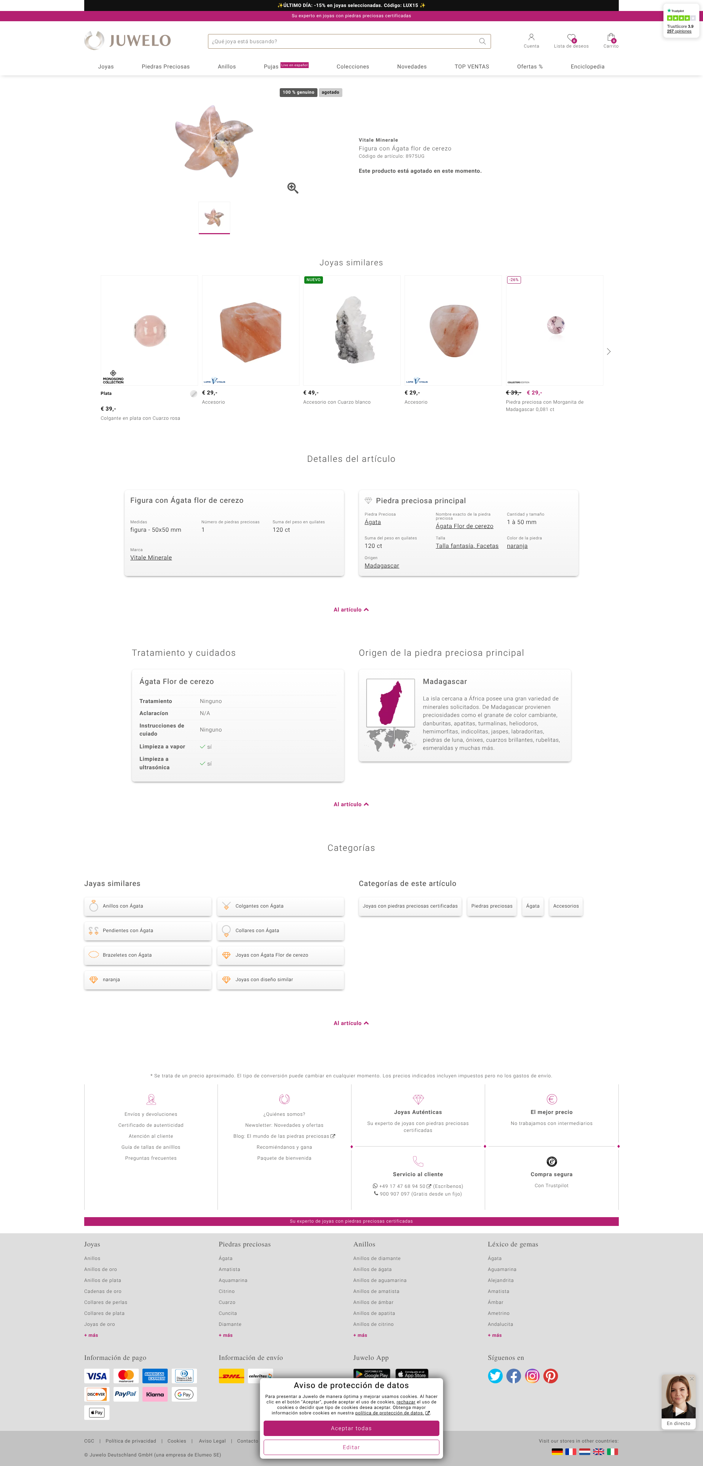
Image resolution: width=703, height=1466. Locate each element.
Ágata (373, 522)
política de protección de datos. (389, 1413)
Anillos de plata (103, 1280)
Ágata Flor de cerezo (465, 526)
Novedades (412, 67)
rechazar (406, 1402)
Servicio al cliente (418, 1175)
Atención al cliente (151, 1136)
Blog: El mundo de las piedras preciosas (281, 1136)
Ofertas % (530, 67)
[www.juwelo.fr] (570, 1451)
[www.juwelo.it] (612, 1451)
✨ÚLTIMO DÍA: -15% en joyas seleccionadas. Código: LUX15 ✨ (351, 6)
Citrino (227, 1291)
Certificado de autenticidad (151, 1125)
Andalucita (501, 1324)
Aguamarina (502, 1269)
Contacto (247, 1441)
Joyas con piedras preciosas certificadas (410, 906)
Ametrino (499, 1313)
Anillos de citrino (373, 1324)
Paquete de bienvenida (284, 1158)
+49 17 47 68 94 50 (402, 1186)
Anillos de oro (100, 1269)
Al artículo (348, 610)
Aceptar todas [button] (351, 1429)
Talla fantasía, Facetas (467, 546)
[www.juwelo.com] (598, 1451)
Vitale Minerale (151, 557)
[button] (532, 41)
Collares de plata (104, 1313)
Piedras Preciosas (166, 67)
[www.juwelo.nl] (584, 1451)
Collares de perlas (105, 1302)
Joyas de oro (99, 1324)
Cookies (177, 1441)
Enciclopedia (588, 67)
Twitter (495, 1376)
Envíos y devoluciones (151, 1114)
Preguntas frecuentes (151, 1158)
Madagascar (382, 565)
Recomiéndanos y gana (284, 1147)
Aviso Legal (212, 1441)
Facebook (513, 1376)
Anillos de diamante (377, 1258)
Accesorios (566, 906)
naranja (517, 546)
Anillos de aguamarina (380, 1280)
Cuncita (228, 1313)
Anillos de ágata (372, 1269)
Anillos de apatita (374, 1313)
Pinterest (550, 1376)
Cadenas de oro (103, 1291)
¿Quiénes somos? (285, 1114)
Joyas (106, 67)
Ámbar (496, 1302)
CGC (89, 1441)
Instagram (532, 1376)
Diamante (230, 1324)
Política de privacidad (130, 1441)
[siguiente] (607, 351)
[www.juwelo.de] (557, 1451)
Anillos (227, 67)
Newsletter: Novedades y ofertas (284, 1125)
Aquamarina (233, 1280)
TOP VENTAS (472, 67)
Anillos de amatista (376, 1291)
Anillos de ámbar (373, 1302)
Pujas (286, 67)
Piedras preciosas (492, 906)
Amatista (230, 1269)
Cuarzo (227, 1302)
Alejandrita (501, 1280)
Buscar (484, 41)
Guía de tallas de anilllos (151, 1147)
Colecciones (353, 67)
